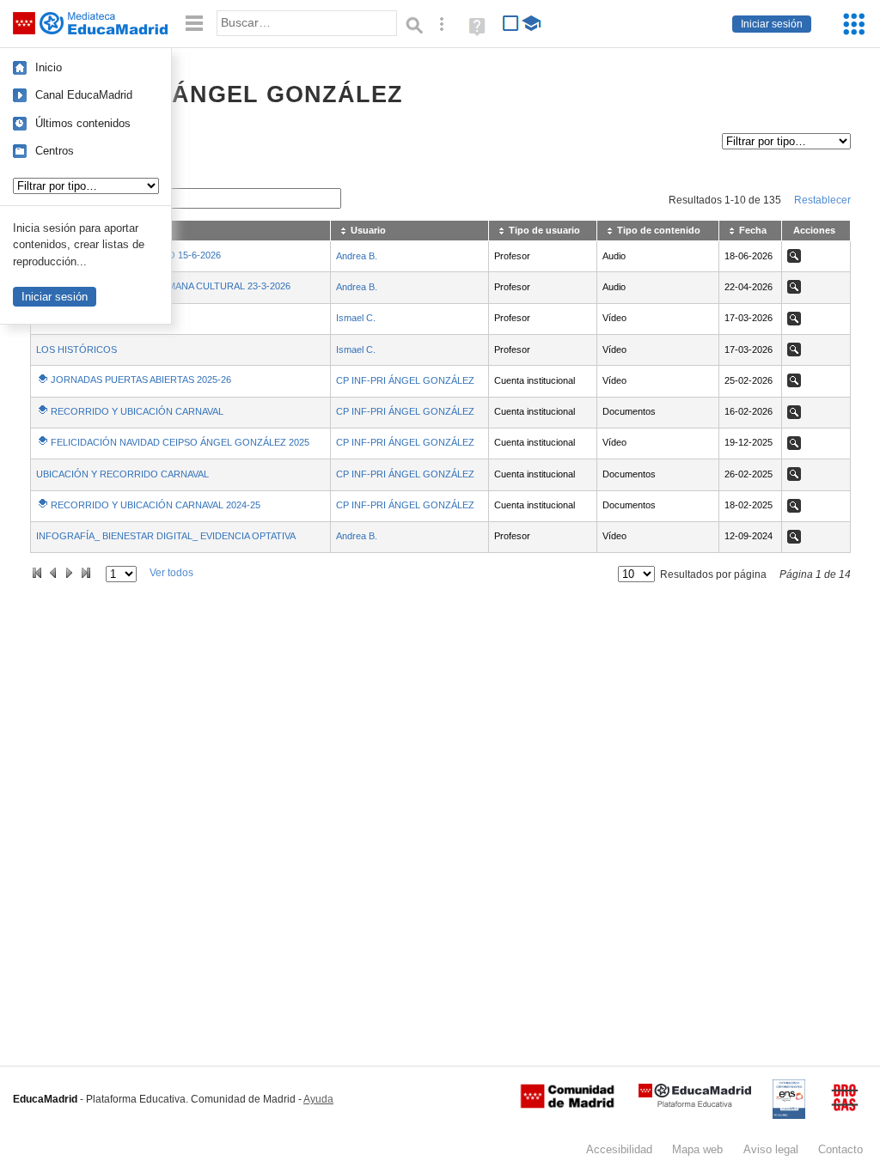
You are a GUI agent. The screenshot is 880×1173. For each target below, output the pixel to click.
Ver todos (171, 573)
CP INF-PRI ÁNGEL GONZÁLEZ (405, 380)
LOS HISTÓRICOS (76, 349)
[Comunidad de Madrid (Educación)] (567, 1104)
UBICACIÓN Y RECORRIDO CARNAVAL (122, 474)
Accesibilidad (619, 1149)
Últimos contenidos (83, 123)
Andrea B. (356, 256)
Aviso (770, 1149)
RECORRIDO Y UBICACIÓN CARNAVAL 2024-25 (155, 505)
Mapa (697, 1149)
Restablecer (822, 200)
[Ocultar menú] (194, 23)
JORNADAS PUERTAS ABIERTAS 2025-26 (141, 379)
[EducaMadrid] (695, 1103)
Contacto (840, 1149)
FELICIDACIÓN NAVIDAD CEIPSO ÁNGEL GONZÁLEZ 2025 (180, 442)
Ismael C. (356, 318)
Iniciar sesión (772, 24)
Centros (54, 150)
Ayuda (318, 1099)
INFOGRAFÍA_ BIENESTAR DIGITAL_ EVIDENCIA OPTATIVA (166, 536)
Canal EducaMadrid (83, 94)
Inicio (48, 67)
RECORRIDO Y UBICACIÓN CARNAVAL (137, 411)
